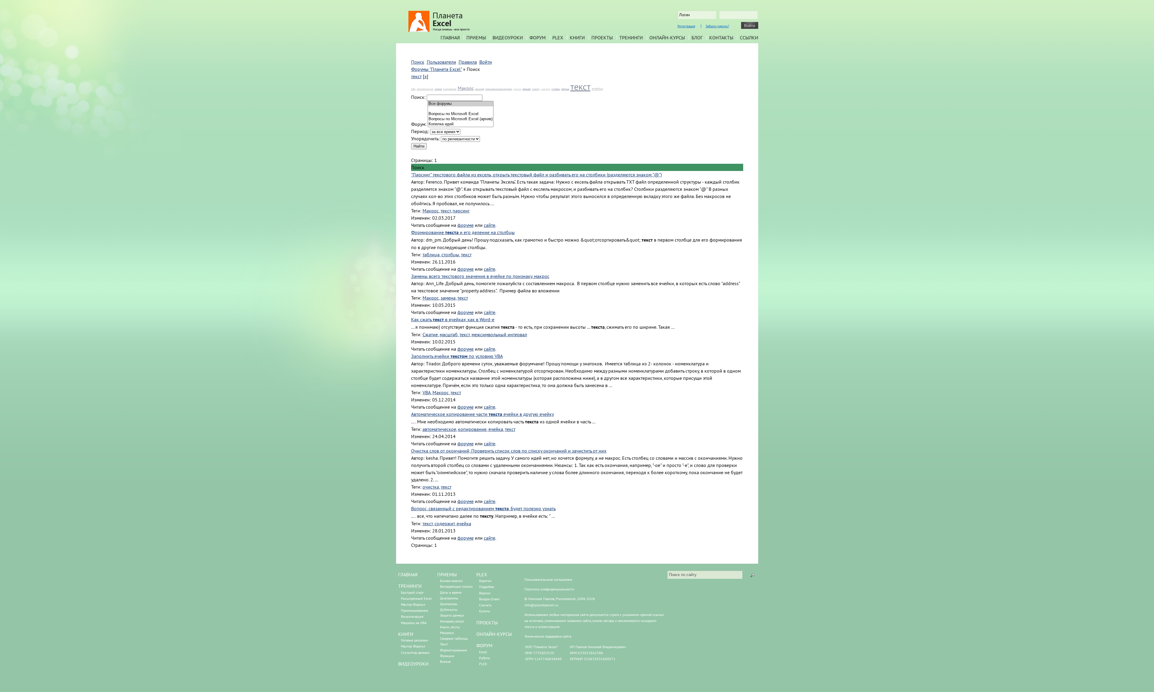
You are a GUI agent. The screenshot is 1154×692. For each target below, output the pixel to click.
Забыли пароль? (717, 26)
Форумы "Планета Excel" (436, 69)
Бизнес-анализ (451, 580)
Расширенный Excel (416, 598)
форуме (465, 225)
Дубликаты (448, 609)
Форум (538, 38)
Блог (697, 38)
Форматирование (453, 650)
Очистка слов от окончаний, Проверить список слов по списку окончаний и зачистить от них (508, 451)
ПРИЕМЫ (447, 575)
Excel (483, 652)
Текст (444, 644)
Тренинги (631, 38)
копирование (449, 88)
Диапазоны (448, 604)
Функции (447, 656)
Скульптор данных (415, 652)
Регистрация (686, 26)
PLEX (557, 38)
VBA (413, 88)
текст (416, 76)
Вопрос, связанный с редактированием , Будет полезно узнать (483, 508)
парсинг (527, 88)
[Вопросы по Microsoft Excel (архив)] (460, 119)
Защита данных (452, 615)
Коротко (485, 580)
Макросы (447, 632)
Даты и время (451, 592)
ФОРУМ (484, 645)
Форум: (418, 124)
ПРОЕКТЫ (487, 623)
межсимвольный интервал (498, 88)
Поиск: (418, 97)
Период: (420, 131)
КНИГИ (405, 634)
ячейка (597, 88)
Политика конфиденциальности (549, 589)
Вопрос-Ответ (489, 599)
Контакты (721, 38)
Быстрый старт (412, 592)
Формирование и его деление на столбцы (463, 232)
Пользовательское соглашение (548, 579)
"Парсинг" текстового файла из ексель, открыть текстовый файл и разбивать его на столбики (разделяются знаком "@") (536, 175)
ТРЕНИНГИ (410, 586)
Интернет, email (452, 621)
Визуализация (412, 616)
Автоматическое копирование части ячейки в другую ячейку (482, 414)
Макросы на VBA (413, 622)
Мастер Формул (413, 604)
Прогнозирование (414, 610)
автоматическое (425, 88)
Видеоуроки (508, 38)
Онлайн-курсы (667, 38)
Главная (450, 38)
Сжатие (535, 88)
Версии (484, 593)
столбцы (555, 88)
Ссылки (749, 38)
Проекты (602, 38)
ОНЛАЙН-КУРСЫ (494, 634)
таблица (565, 88)
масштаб (479, 88)
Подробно (486, 586)
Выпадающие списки (456, 586)
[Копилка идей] (460, 124)
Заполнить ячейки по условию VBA (457, 356)
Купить (484, 611)
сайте (489, 225)
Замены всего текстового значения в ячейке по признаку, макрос (480, 276)
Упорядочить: (425, 139)
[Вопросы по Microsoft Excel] (460, 114)
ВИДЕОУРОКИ (413, 664)
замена (438, 88)
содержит (545, 88)
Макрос (466, 88)
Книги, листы (450, 627)
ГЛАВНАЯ (407, 575)
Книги (577, 38)
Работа (484, 658)
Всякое (445, 661)
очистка (517, 88)
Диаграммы (449, 598)
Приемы (476, 38)
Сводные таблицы (454, 638)
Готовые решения (414, 640)
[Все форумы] (460, 103)
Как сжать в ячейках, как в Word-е (452, 319)
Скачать (485, 605)
